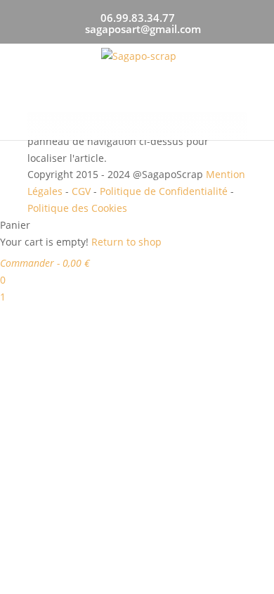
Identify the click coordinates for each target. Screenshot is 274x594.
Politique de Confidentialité (164, 191)
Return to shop (126, 241)
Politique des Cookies (77, 208)
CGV (81, 191)
